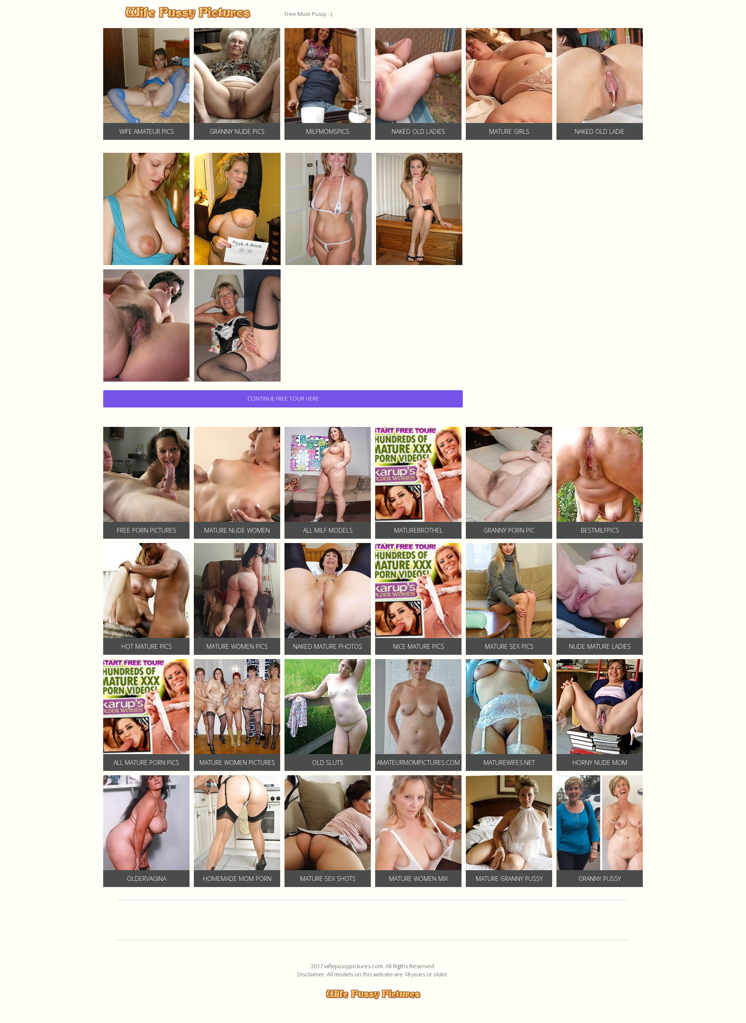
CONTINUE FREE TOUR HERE (283, 398)
